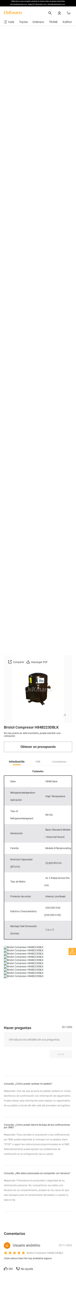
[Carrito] (69, 13)
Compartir (18, 662)
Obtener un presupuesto (38, 747)
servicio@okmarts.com (18, 4)
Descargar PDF (39, 662)
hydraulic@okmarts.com (56, 4)
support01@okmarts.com (37, 4)
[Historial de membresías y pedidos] (60, 13)
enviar (61, 1054)
